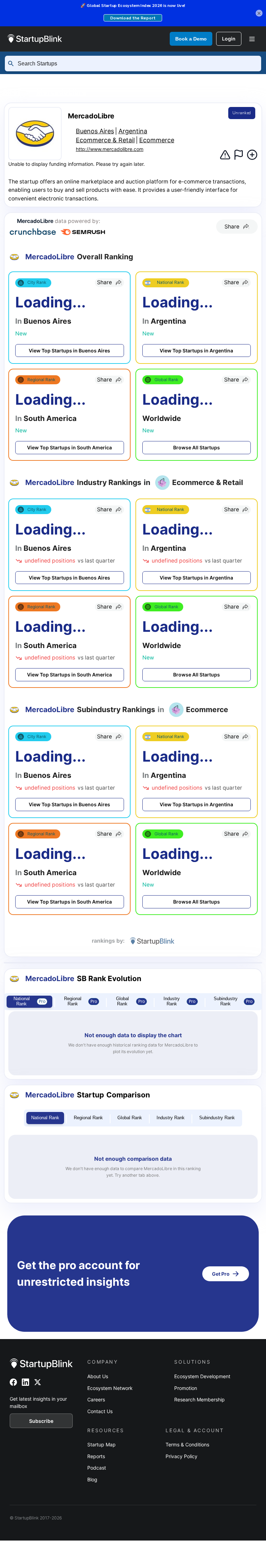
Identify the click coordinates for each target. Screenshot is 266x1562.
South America (132, 79)
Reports (96, 1456)
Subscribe (41, 1421)
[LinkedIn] (25, 1382)
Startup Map (101, 1444)
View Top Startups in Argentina (196, 350)
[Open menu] (252, 39)
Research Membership (199, 1399)
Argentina (192, 79)
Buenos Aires (95, 131)
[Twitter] (37, 1382)
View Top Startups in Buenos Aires (69, 350)
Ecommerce (156, 140)
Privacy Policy (181, 1456)
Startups (74, 79)
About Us (97, 1376)
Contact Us (100, 1411)
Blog (92, 1479)
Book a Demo (191, 39)
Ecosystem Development (202, 1376)
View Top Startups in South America (69, 447)
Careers (96, 1399)
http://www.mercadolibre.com (109, 149)
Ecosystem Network (110, 1388)
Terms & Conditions (187, 1444)
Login (229, 39)
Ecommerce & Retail (105, 140)
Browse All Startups (196, 447)
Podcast (96, 1468)
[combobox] (136, 63)
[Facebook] (13, 1382)
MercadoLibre (61, 92)
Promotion (185, 1388)
